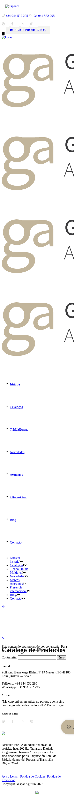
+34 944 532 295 (16, 15)
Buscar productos (28, 30)
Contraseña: (10, 657)
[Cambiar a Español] (12, 6)
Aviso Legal (9, 776)
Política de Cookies (32, 776)
